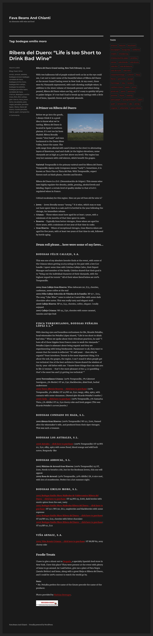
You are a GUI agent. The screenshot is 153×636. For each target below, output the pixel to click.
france (113, 79)
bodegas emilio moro (17, 82)
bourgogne (115, 50)
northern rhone (117, 87)
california (136, 50)
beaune (122, 45)
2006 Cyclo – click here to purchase (53, 399)
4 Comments (14, 115)
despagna (20, 94)
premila (114, 95)
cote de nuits (116, 70)
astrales (24, 74)
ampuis (114, 45)
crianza (12, 94)
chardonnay (123, 54)
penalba (17, 104)
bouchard (131, 45)
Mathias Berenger (62, 594)
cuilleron (130, 75)
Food (16, 71)
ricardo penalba (21, 109)
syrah (113, 104)
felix (15, 97)
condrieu (133, 58)
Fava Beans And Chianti (29, 18)
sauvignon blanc (129, 100)
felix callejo (22, 97)
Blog (11, 71)
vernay (137, 104)
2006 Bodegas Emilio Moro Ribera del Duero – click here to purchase (69, 522)
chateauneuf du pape (119, 58)
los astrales (18, 102)
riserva (11, 112)
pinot (134, 87)
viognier (114, 108)
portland (131, 91)
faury (138, 75)
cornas (113, 62)
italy (123, 83)
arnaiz (11, 74)
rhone (122, 95)
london (130, 83)
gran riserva (13, 99)
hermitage (115, 83)
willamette (124, 108)
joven (26, 99)
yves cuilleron (136, 108)
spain (17, 112)
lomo (11, 102)
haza (21, 99)
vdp (130, 104)
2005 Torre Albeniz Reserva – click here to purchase (61, 389)
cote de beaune (126, 66)
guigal (130, 79)
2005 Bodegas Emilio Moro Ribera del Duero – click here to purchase (69, 515)
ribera (16, 107)
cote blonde (123, 62)
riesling (129, 95)
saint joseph (115, 100)
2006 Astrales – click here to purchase (54, 444)
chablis (114, 54)
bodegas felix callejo (17, 84)
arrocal (17, 74)
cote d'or (114, 66)
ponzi (123, 91)
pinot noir (115, 91)
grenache (122, 79)
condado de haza (16, 92)
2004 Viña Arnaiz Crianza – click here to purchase (60, 541)
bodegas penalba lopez (18, 89)
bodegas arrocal (15, 77)
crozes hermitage (118, 75)
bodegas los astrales (17, 87)
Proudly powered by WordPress (41, 625)
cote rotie (127, 70)
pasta (127, 87)
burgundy (126, 50)
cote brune (134, 62)
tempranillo (24, 112)
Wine (20, 71)
